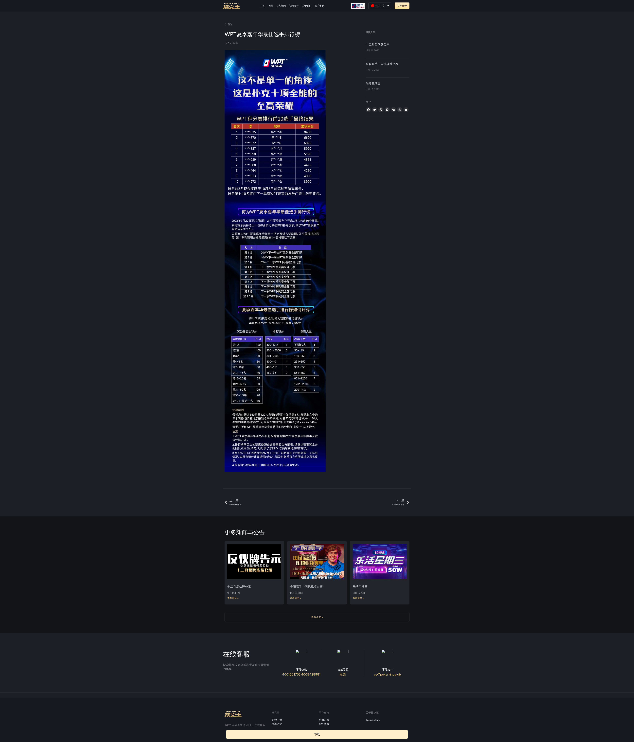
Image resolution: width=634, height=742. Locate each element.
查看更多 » (233, 598)
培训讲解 (324, 720)
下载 (270, 5)
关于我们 (307, 5)
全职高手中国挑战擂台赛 (382, 64)
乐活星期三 (373, 83)
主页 (262, 5)
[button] (402, 5)
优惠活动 (277, 724)
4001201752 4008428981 (301, 674)
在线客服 (324, 724)
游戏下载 (277, 720)
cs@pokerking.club (387, 674)
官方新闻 (281, 5)
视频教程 (294, 5)
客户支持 (319, 5)
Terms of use (373, 720)
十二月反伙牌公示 (377, 44)
